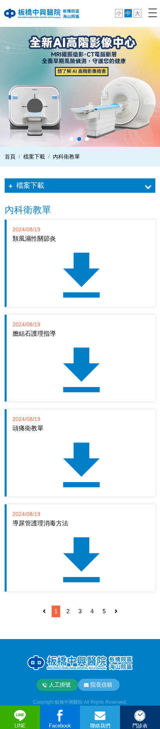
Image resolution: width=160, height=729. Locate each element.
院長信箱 (101, 684)
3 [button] (87, 139)
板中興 (41, 13)
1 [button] (71, 139)
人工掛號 (60, 684)
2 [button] (79, 139)
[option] (80, 86)
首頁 (10, 156)
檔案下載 (30, 185)
